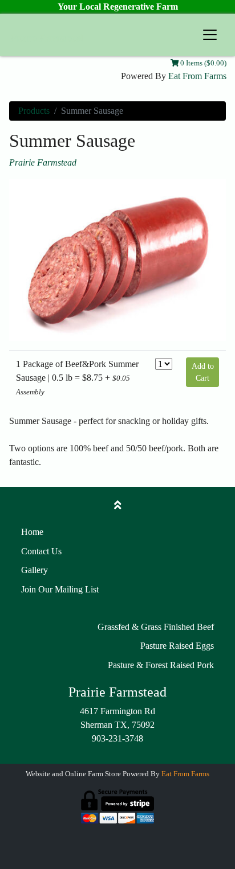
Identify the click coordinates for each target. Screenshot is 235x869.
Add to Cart (203, 372)
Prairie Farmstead (42, 162)
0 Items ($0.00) (202, 63)
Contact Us (41, 551)
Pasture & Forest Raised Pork (161, 665)
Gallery (34, 570)
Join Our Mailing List (60, 589)
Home (32, 532)
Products (34, 111)
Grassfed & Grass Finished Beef (156, 627)
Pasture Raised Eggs (177, 645)
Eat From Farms (197, 76)
